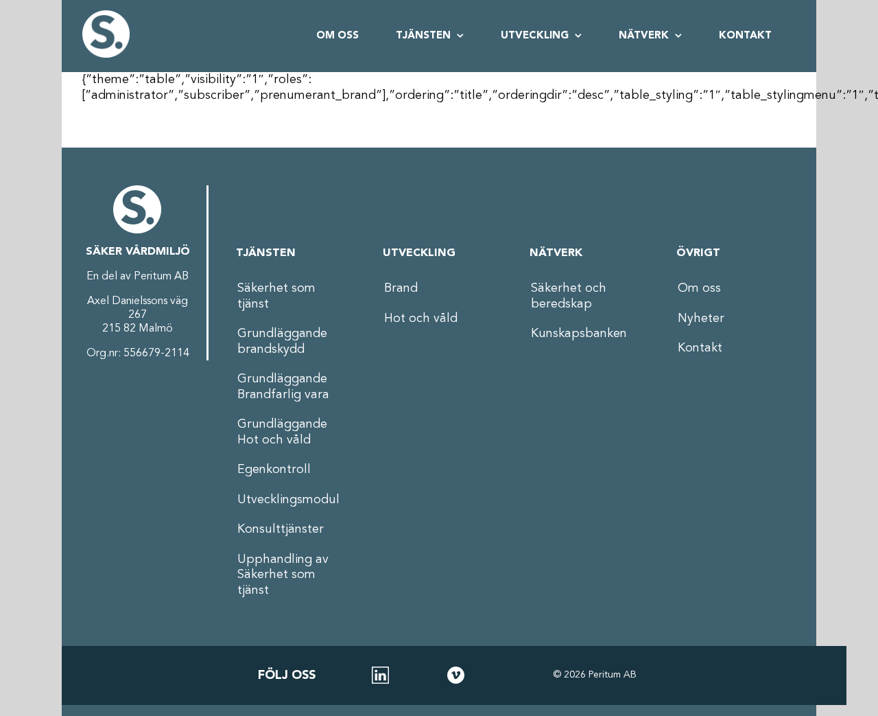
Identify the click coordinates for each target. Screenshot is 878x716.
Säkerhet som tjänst (276, 296)
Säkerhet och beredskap (568, 296)
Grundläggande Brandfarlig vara (283, 387)
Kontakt (700, 348)
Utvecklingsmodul (288, 500)
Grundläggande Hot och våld (282, 432)
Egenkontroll (274, 469)
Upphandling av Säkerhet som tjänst (283, 575)
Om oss (699, 288)
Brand (401, 288)
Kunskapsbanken (579, 333)
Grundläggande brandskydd (282, 341)
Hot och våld (421, 318)
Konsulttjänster (280, 529)
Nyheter (701, 318)
